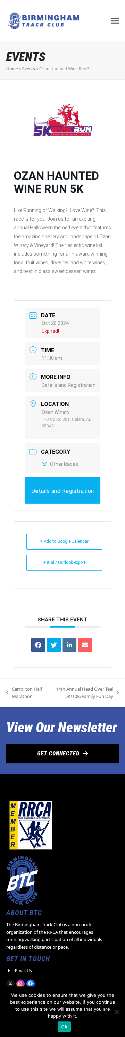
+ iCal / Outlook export (64, 562)
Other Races (64, 464)
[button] (115, 21)
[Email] (85, 645)
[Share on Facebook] (38, 645)
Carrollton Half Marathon (24, 693)
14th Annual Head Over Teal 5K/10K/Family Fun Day (81, 693)
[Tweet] (54, 645)
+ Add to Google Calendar (64, 541)
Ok (64, 1026)
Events (28, 69)
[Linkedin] (69, 645)
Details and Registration (68, 385)
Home (12, 69)
